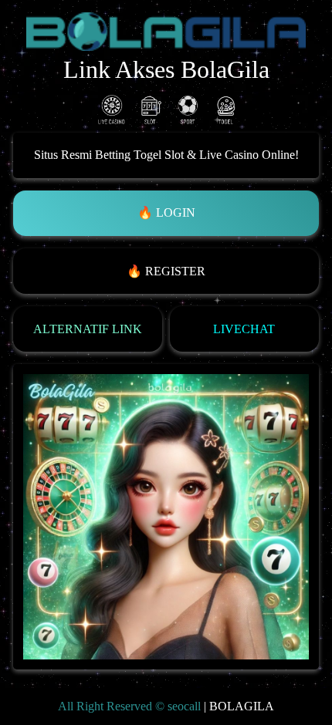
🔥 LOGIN (166, 212)
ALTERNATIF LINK (87, 329)
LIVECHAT (244, 329)
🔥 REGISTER (166, 271)
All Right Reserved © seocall (129, 706)
